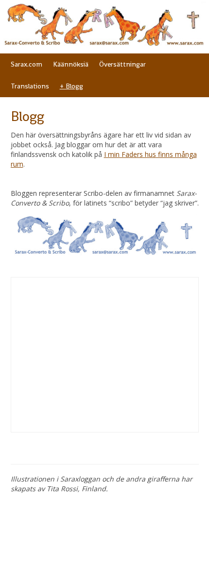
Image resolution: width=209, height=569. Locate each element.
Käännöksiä (70, 64)
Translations (30, 86)
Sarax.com (26, 64)
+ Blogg (71, 86)
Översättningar (122, 64)
